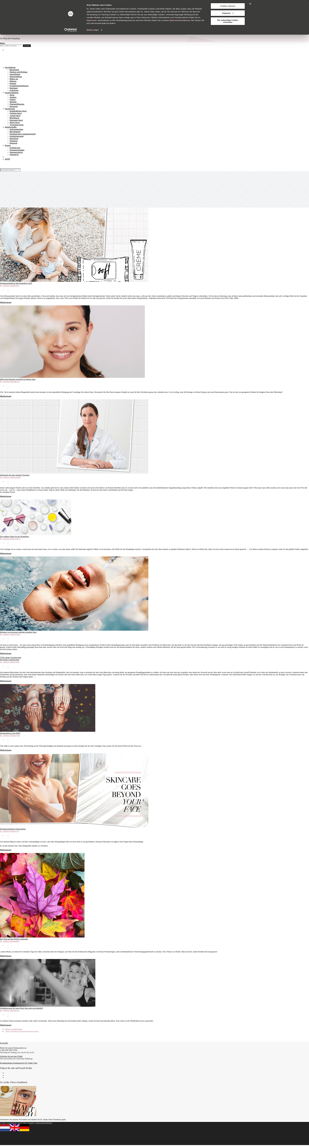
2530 (17, 1010)
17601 (17, 634)
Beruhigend (15, 132)
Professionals (11, 63)
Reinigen (14, 88)
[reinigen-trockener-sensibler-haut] (74, 630)
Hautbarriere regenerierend (22, 134)
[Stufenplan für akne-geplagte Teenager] (74, 473)
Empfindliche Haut (18, 111)
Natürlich (14, 138)
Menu (2, 43)
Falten (13, 99)
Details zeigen (93, 30)
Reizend (13, 143)
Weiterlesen (5, 302)
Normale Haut (16, 120)
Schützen (14, 90)
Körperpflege (16, 76)
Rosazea (14, 106)
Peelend (13, 141)
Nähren (13, 81)
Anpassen (226, 13)
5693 (17, 285)
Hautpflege (10, 67)
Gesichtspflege (12, 59)
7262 (17, 662)
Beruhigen (14, 70)
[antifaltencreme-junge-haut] (47, 1006)
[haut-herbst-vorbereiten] (42, 937)
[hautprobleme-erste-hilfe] (47, 731)
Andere (13, 97)
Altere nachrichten (13, 1029)
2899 (17, 941)
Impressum (92, 20)
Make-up (9, 61)
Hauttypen (10, 109)
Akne (12, 95)
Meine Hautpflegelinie (15, 54)
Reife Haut (15, 122)
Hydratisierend (16, 136)
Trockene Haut (17, 125)
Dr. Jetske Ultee (7, 285)
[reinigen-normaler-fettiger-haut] (72, 377)
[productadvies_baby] (74, 281)
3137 (17, 831)
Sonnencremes (12, 56)
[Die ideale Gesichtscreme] (10, 658)
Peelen (13, 83)
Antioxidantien (16, 129)
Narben (13, 102)
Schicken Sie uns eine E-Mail (11, 1056)
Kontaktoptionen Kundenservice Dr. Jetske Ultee (18, 1063)
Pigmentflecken (17, 104)
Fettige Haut (16, 113)
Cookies (31, 1123)
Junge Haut (15, 115)
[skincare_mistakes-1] (35, 534)
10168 (17, 477)
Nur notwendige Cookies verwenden (227, 21)
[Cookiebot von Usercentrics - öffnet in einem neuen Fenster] (70, 30)
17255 (17, 735)
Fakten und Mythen (18, 72)
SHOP (7, 159)
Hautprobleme (11, 93)
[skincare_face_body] (74, 827)
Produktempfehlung (19, 86)
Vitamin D (14, 154)
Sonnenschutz (16, 152)
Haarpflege (15, 74)
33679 (18, 539)
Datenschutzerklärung (180, 20)
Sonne (8, 145)
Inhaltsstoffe (11, 127)
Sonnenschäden (17, 150)
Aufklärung (15, 148)
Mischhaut (14, 118)
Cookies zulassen (227, 6)
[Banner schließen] (250, 4)
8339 (17, 381)
